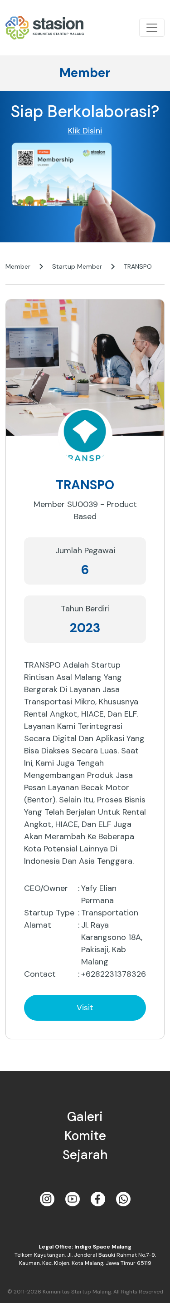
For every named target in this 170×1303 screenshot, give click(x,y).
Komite (85, 1135)
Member (17, 266)
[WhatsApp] (123, 1199)
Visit (85, 1007)
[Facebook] (98, 1199)
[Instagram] (47, 1199)
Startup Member (77, 266)
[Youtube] (72, 1199)
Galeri (85, 1116)
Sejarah (85, 1154)
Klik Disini (85, 130)
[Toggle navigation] (152, 28)
